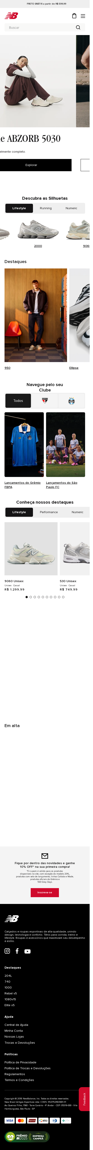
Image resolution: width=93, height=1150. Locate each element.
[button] (27, 597)
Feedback (84, 1099)
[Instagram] (7, 951)
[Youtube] (27, 952)
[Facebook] (17, 951)
